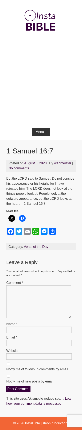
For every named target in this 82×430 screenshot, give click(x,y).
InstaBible (32, 423)
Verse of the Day (36, 246)
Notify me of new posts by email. (30, 381)
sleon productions (55, 423)
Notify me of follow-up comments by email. (37, 369)
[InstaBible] (41, 40)
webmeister (62, 163)
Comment (14, 283)
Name (11, 324)
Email (11, 337)
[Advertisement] (41, 92)
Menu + (41, 132)
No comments (18, 168)
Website (12, 351)
